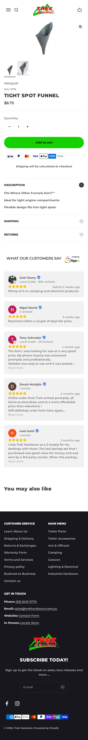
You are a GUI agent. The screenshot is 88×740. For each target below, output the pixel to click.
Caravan (54, 560)
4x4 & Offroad (58, 545)
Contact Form (29, 615)
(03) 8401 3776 (26, 602)
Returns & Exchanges (20, 545)
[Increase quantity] (28, 127)
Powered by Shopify (46, 728)
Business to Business (19, 574)
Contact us (12, 581)
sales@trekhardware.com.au (36, 608)
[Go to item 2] (23, 69)
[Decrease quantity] (9, 127)
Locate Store (29, 623)
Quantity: (11, 118)
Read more (15, 367)
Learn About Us (15, 531)
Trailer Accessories (61, 538)
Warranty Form (15, 552)
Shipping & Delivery (19, 538)
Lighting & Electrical (63, 567)
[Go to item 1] (10, 70)
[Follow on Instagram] (17, 703)
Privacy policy (14, 567)
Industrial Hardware (63, 574)
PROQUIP (11, 83)
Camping (55, 552)
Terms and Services (18, 560)
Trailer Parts (57, 531)
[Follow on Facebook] (7, 703)
